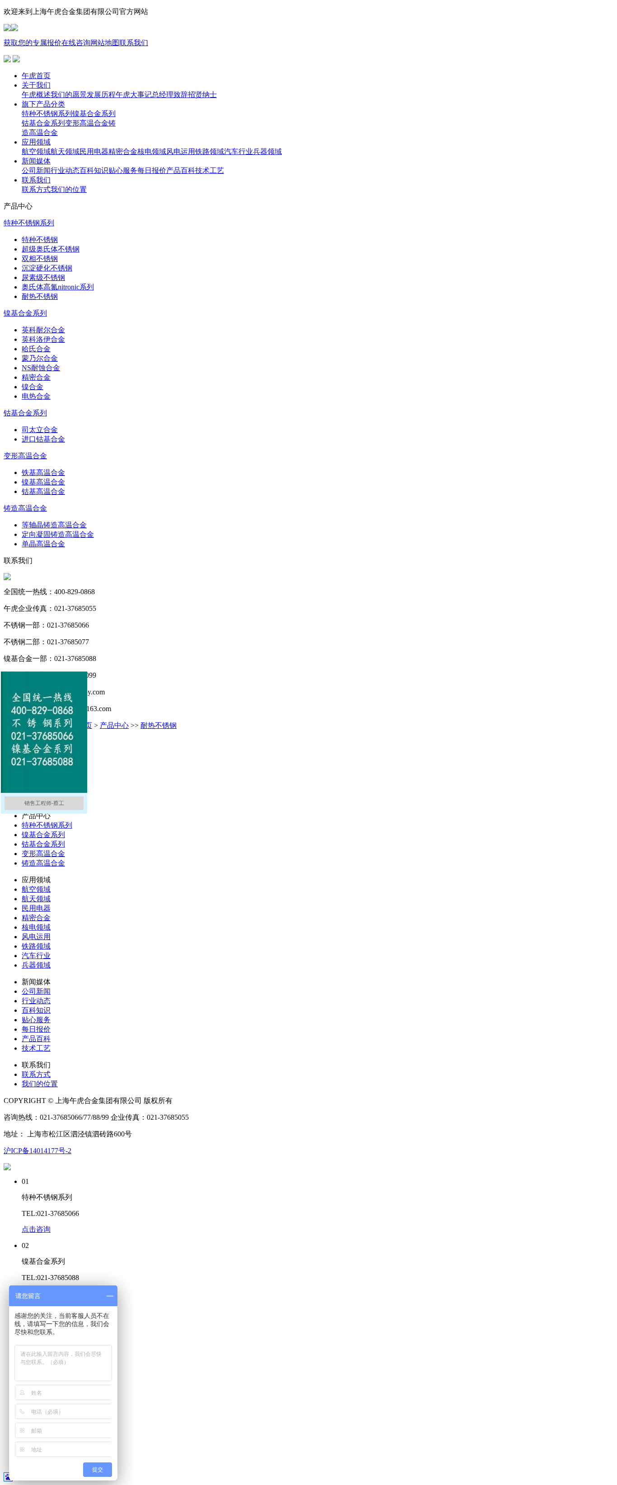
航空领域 (36, 889)
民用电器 (36, 908)
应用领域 (36, 142)
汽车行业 (36, 955)
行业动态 (36, 1001)
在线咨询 (75, 43)
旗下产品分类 (43, 104)
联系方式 (36, 1074)
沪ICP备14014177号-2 (37, 1150)
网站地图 (104, 43)
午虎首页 (36, 75)
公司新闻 (36, 991)
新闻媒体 (36, 161)
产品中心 (114, 725)
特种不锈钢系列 (47, 825)
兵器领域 (36, 965)
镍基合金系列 (43, 834)
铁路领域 (36, 946)
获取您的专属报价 (32, 43)
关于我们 (36, 85)
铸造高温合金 (43, 863)
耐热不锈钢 (158, 725)
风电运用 (36, 936)
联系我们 (133, 43)
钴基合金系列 (43, 844)
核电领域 (36, 927)
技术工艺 (36, 1048)
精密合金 (36, 918)
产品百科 (36, 1039)
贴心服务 (36, 1020)
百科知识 (36, 1010)
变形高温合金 (43, 853)
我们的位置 (40, 1084)
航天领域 (36, 899)
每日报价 (36, 1029)
